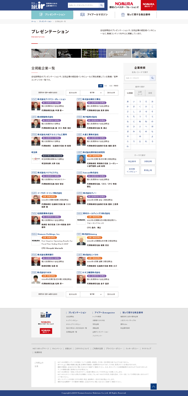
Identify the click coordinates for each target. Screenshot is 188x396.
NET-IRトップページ (41, 349)
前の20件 (73, 93)
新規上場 (148, 170)
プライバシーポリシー (114, 349)
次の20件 (111, 93)
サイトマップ (146, 349)
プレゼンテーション (45, 21)
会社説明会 (70, 317)
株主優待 (132, 161)
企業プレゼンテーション (100, 332)
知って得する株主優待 (133, 313)
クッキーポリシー (132, 349)
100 (110, 86)
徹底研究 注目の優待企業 (129, 317)
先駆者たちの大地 (99, 320)
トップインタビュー (72, 320)
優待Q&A (123, 324)
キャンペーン (57, 349)
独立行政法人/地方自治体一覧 (76, 328)
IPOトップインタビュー (73, 324)
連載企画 (96, 328)
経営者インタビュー (132, 170)
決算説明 (148, 161)
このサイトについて (82, 349)
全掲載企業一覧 (71, 332)
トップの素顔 (97, 317)
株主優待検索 (125, 328)
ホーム (33, 21)
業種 (150, 93)
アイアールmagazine (105, 313)
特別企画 (96, 324)
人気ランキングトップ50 (128, 320)
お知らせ (68, 349)
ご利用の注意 (97, 349)
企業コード (139, 93)
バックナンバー (97, 336)
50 (105, 86)
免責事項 (38, 353)
